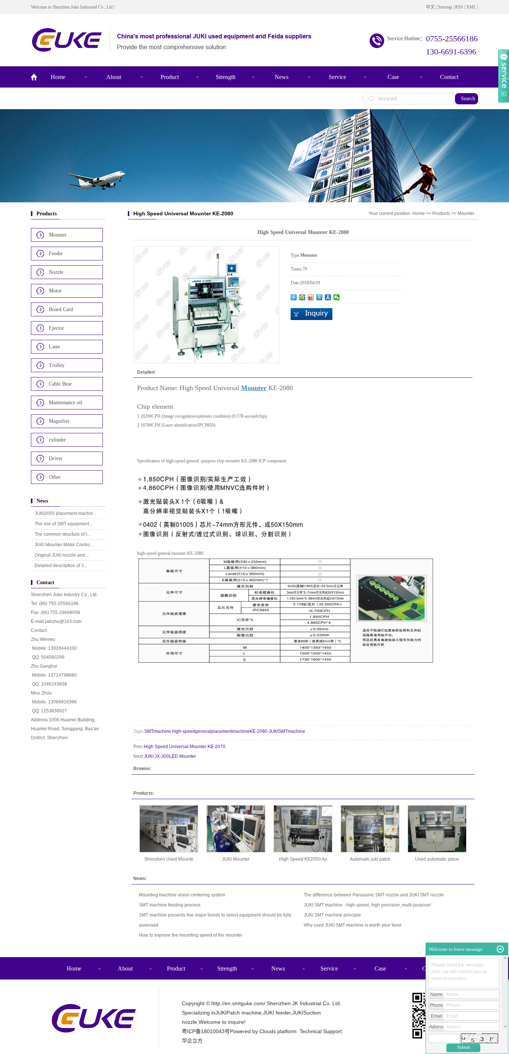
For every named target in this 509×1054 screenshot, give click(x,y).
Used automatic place (437, 859)
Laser (54, 346)
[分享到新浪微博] (311, 297)
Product (170, 77)
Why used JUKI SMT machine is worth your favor (353, 925)
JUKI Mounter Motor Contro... (64, 544)
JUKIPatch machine (238, 1013)
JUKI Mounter (236, 859)
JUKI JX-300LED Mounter (170, 756)
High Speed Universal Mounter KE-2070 (184, 746)
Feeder (56, 253)
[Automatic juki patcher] (370, 829)
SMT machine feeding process (169, 905)
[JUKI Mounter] (236, 829)
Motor (55, 291)
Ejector (56, 328)
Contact (449, 77)
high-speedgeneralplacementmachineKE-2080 (220, 731)
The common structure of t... (62, 534)
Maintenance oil (65, 402)
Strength (225, 77)
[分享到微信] (336, 297)
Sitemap (445, 7)
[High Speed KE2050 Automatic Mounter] (303, 829)
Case (393, 77)
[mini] (500, 949)
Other (55, 477)
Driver (56, 458)
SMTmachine (157, 731)
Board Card (61, 309)
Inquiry (311, 314)
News (281, 77)
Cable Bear (60, 384)
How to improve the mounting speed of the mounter (190, 935)
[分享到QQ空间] (302, 297)
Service (337, 77)
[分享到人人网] (328, 297)
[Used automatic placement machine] (437, 829)
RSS (459, 7)
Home (58, 77)
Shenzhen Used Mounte (168, 859)
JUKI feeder (277, 1013)
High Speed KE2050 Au (303, 859)
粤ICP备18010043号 (206, 1031)
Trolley (56, 365)
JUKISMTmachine (287, 731)
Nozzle (56, 272)
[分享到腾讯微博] (319, 297)
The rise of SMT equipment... (63, 523)
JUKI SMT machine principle (332, 915)
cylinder (57, 440)
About (113, 77)
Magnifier (59, 421)
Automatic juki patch (370, 859)
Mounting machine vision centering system (182, 895)
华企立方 (192, 1041)
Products (441, 213)
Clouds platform (278, 1031)
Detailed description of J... (61, 565)
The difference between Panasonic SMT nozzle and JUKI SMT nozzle (374, 895)
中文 (430, 7)
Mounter (58, 235)
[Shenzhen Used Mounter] (169, 829)
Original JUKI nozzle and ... (62, 555)
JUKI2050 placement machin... (66, 513)
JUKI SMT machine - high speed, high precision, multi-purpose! (367, 905)
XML (471, 7)
